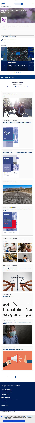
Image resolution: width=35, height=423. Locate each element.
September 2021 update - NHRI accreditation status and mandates (17, 122)
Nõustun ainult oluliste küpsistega (19, 420)
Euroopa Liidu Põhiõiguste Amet (7, 389)
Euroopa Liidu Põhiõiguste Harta (7, 390)
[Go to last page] (27, 86)
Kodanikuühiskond (5, 29)
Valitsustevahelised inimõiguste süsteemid (8, 34)
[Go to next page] (26, 86)
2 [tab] (16, 72)
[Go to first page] (7, 86)
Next (33, 59)
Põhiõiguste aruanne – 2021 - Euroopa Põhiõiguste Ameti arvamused (17, 152)
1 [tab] (14, 72)
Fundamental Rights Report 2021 (10, 182)
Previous (2, 59)
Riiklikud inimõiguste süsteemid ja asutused (9, 36)
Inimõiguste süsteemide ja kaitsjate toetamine (8, 6)
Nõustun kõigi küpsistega (8, 420)
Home (1, 6)
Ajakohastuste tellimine (5, 394)
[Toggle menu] (33, 4)
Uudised (3, 393)
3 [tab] (18, 72)
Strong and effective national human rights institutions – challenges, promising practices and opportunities (17, 269)
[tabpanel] (17, 59)
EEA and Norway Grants (8, 296)
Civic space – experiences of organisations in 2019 (13, 349)
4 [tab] (20, 72)
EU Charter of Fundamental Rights (10, 39)
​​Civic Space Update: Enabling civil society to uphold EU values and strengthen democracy (17, 67)
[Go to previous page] (9, 86)
